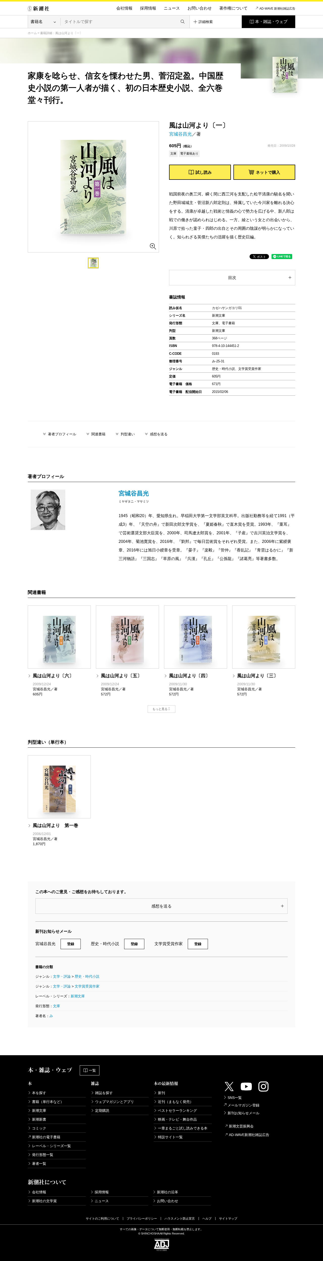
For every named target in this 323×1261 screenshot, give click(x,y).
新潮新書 (39, 1119)
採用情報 (148, 8)
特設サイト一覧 (170, 1137)
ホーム (32, 33)
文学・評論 (62, 976)
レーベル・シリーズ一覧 (51, 1146)
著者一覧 (39, 1164)
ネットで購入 (268, 172)
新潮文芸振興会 (241, 1126)
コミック (39, 1128)
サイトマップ (228, 1218)
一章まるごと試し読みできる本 (182, 1128)
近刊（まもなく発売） (175, 1102)
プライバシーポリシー (142, 1218)
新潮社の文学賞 (44, 1201)
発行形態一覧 (42, 1155)
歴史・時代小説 (87, 976)
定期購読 (102, 1110)
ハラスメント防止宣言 (180, 1218)
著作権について (233, 8)
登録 (70, 944)
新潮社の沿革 (167, 1192)
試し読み (204, 172)
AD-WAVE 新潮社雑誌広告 (277, 8)
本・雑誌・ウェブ (271, 21)
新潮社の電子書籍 (46, 1137)
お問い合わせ (199, 8)
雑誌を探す (104, 1093)
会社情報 (124, 8)
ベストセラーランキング (177, 1110)
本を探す (39, 1093)
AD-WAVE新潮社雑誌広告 (249, 1135)
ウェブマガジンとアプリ (114, 1102)
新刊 (161, 1093)
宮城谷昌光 (180, 134)
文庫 (56, 1006)
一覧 (92, 1070)
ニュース (172, 8)
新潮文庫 (78, 996)
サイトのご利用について (102, 1218)
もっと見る (160, 709)
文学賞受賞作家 (87, 986)
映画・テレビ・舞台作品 (177, 1119)
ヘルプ (206, 1218)
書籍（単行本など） (48, 1102)
